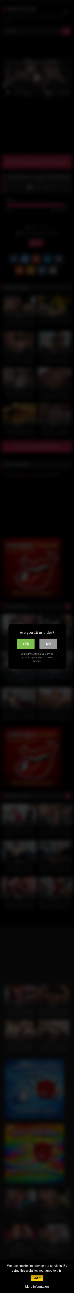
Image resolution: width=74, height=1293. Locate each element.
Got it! (37, 1278)
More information (37, 1286)
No (48, 644)
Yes (25, 644)
